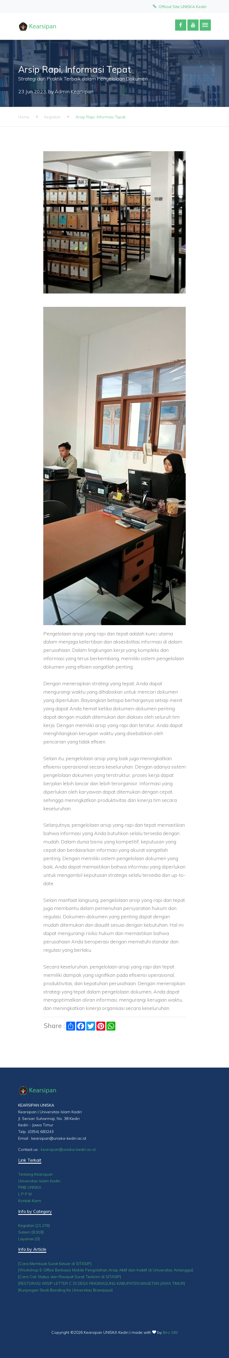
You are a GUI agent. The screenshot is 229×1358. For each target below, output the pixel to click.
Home (23, 116)
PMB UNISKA (29, 1187)
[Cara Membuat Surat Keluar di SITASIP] (55, 1263)
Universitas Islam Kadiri (39, 1180)
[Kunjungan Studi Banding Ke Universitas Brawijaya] (65, 1290)
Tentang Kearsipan (35, 1174)
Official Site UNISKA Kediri (181, 6)
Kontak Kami (29, 1200)
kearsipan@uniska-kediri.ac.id (68, 1149)
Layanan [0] (29, 1238)
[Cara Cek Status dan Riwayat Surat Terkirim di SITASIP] (69, 1276)
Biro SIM (170, 1332)
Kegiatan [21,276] (34, 1225)
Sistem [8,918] (31, 1232)
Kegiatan (52, 116)
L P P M (25, 1193)
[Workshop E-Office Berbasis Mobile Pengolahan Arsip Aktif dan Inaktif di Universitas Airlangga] (105, 1270)
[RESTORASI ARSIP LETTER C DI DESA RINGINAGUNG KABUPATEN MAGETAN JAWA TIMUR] (101, 1283)
